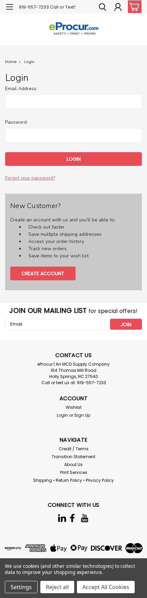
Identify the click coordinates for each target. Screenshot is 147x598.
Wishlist (74, 407)
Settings (21, 587)
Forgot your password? (30, 178)
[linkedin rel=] (62, 518)
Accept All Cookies (105, 587)
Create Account (43, 273)
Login (29, 61)
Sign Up (82, 415)
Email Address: (21, 88)
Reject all (57, 587)
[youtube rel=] (84, 518)
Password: (16, 122)
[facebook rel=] (72, 518)
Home (10, 61)
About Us (73, 464)
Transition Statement (73, 457)
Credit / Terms (74, 449)
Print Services (73, 472)
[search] (102, 8)
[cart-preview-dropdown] (133, 6)
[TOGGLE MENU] (9, 8)
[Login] (118, 8)
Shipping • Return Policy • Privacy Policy (73, 480)
